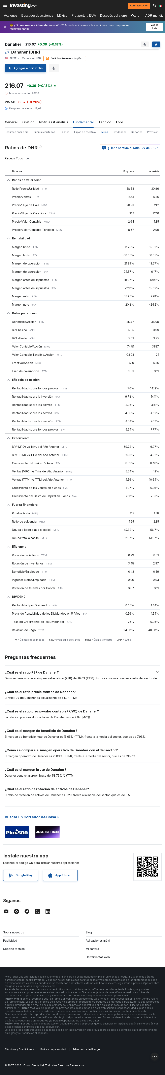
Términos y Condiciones (19, 1049)
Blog (89, 932)
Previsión (152, 132)
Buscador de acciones (37, 15)
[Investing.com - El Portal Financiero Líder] (23, 5)
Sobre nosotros (13, 932)
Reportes (136, 132)
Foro (119, 122)
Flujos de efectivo (85, 132)
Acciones (10, 15)
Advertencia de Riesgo (86, 1049)
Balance (64, 132)
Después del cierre (113, 15)
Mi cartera (92, 948)
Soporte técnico (14, 948)
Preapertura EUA (83, 15)
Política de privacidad (53, 1049)
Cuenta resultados (44, 132)
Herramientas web (98, 957)
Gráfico (28, 122)
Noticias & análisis (53, 122)
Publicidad (10, 940)
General (11, 122)
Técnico (104, 122)
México (62, 15)
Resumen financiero (17, 132)
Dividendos (120, 132)
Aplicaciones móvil (98, 940)
